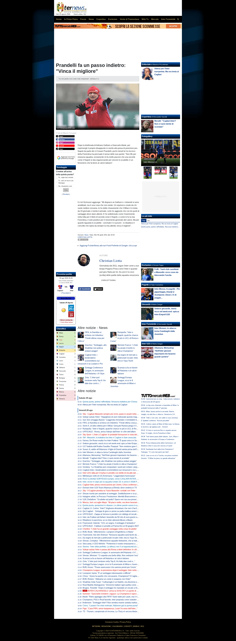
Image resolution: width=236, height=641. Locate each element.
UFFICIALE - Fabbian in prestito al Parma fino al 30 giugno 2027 (111, 526)
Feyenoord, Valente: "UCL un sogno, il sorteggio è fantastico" (109, 523)
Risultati (66, 194)
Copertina (146, 117)
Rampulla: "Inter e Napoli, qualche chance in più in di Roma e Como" (115, 429)
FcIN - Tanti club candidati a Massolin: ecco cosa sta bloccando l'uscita (166, 272)
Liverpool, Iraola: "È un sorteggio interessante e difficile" (107, 573)
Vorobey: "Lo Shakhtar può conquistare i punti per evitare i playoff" (111, 467)
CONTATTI (128, 626)
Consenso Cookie (112, 622)
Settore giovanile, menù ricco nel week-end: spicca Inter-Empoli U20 (112, 443)
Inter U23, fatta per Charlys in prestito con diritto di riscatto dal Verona (113, 473)
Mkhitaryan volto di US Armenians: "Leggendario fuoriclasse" (109, 476)
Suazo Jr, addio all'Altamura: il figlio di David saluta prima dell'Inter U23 (114, 449)
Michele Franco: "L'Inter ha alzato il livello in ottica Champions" (128, 348)
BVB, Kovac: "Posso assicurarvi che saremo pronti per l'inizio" (110, 567)
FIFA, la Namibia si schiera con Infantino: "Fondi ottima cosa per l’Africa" (114, 423)
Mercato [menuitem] (155, 19)
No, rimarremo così (65, 186)
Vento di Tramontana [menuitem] (129, 19)
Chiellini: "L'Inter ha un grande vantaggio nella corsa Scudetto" (110, 529)
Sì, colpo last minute (65, 177)
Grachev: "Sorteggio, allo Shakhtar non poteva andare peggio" (96, 348)
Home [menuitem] (59, 19)
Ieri (148, 220)
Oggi (143, 220)
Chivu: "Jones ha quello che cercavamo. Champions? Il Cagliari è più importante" (118, 576)
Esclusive (146, 265)
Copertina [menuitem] (101, 19)
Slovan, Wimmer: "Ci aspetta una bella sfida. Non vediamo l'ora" (110, 555)
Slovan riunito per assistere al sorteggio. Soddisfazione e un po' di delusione (116, 494)
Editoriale (146, 64)
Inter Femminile (149, 324)
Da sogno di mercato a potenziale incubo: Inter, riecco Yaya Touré (128, 358)
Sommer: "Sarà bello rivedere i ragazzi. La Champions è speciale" (111, 594)
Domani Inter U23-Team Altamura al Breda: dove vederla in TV (110, 488)
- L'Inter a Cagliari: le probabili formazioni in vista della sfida (113, 435)
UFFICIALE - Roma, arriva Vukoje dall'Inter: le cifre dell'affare (109, 432)
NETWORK (96, 626)
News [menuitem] (91, 19)
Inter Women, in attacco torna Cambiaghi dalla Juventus (107, 452)
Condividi (85, 289)
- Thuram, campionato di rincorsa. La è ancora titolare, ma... (113, 611)
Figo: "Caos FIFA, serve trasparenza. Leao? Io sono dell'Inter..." (110, 608)
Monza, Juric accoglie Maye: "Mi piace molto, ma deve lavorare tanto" (113, 502)
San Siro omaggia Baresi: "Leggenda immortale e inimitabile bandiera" (113, 420)
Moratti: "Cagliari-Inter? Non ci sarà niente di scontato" (106, 458)
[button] (66, 190)
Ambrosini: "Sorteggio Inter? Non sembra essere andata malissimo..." (112, 603)
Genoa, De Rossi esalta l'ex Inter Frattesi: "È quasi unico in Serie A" (112, 440)
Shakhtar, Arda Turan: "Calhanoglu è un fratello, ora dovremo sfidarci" (113, 582)
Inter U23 (146, 344)
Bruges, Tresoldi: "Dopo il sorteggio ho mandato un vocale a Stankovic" (114, 588)
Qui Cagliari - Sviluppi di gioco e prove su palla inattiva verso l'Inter (112, 511)
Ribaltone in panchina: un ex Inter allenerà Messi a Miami (108, 520)
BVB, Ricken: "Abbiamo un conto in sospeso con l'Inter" (107, 579)
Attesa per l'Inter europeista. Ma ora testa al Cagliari (104, 405)
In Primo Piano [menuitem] (71, 19)
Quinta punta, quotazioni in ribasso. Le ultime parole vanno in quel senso (114, 505)
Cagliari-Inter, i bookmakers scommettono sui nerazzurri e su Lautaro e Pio (115, 470)
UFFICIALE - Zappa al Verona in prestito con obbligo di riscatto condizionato (116, 514)
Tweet (99, 289)
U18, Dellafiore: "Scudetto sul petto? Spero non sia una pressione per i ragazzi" (117, 499)
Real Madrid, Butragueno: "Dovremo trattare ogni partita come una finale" (114, 585)
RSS (142, 626)
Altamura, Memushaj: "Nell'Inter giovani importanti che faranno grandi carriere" (116, 455)
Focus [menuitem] (83, 19)
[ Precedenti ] (66, 293)
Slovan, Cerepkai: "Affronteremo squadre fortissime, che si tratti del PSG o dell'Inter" (119, 541)
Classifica (61, 329)
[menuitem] (178, 19)
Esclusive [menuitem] (112, 19)
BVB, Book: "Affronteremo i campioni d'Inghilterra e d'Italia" (108, 532)
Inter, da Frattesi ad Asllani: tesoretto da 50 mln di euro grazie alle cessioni (115, 517)
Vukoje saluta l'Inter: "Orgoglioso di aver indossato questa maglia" (111, 417)
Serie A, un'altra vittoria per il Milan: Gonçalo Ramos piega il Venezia (112, 426)
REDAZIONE (106, 626)
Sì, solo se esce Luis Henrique (66, 182)
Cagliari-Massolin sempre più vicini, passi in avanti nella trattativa (113, 414)
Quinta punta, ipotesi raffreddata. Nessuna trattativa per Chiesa (110, 402)
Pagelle (145, 285)
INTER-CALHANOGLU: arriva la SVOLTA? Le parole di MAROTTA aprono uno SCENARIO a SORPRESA (132, 591)
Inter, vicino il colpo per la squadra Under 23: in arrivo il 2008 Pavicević (113, 482)
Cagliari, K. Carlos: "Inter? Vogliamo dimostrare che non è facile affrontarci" (115, 508)
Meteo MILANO (66, 298)
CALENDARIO (117, 626)
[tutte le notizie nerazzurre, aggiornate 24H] (72, 7)
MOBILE (136, 626)
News (86, 235)
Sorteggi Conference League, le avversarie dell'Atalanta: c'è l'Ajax (94, 371)
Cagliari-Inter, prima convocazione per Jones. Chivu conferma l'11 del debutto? (117, 485)
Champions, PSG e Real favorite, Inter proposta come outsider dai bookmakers (116, 600)
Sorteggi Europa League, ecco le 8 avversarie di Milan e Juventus (111, 564)
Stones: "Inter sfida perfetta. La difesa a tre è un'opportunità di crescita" (113, 547)
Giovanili (146, 304)
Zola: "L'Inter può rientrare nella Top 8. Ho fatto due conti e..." (95, 380)
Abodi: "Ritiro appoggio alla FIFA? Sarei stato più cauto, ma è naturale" (113, 597)
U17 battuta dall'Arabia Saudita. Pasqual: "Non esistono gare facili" (112, 446)
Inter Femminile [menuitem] (168, 19)
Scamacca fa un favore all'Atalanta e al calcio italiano (127, 371)
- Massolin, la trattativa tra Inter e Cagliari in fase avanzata (109, 438)
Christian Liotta (85, 237)
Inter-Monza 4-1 (150, 162)
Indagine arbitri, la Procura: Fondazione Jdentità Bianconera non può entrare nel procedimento (124, 496)
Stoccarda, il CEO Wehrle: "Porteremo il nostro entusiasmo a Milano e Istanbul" (117, 544)
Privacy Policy (125, 622)
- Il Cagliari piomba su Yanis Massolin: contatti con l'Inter (109, 491)
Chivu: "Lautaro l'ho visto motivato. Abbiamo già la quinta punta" (110, 606)
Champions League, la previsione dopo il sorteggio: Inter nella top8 (112, 570)
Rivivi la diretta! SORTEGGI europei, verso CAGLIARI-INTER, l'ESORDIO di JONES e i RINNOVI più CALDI (130, 479)
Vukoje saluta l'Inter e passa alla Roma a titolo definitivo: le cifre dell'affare (115, 550)
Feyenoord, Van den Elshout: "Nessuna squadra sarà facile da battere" (113, 535)
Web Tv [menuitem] (145, 19)
